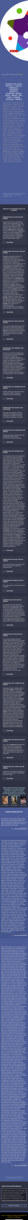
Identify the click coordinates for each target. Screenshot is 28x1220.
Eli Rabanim (14, 805)
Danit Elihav (23, 805)
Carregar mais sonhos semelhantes (14, 1177)
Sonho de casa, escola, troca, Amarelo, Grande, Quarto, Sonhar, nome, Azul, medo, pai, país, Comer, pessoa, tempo (14, 91)
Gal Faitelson (5, 805)
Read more (8, 242)
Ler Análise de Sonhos (20, 828)
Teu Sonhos (5, 74)
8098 (21, 74)
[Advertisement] (14, 177)
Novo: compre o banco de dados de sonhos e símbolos (14, 1216)
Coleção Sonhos (14, 74)
